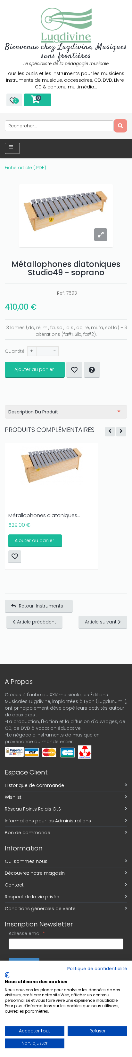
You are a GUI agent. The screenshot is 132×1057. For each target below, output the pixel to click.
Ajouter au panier (34, 369)
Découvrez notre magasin (35, 873)
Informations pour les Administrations (48, 821)
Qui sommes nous (26, 861)
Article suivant (101, 622)
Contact (14, 885)
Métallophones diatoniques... (44, 515)
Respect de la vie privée (32, 897)
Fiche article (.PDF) (25, 167)
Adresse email (27, 933)
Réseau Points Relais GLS (33, 809)
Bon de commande (27, 832)
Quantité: (15, 351)
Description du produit (33, 412)
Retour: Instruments (41, 606)
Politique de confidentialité (97, 969)
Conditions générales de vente (40, 908)
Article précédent (36, 622)
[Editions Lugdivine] (66, 25)
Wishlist (13, 797)
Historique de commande (34, 785)
